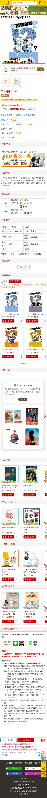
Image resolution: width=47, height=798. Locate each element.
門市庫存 (5, 755)
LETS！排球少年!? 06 (34, 349)
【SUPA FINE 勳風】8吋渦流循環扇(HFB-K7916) (10, 614)
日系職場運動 (29, 115)
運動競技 (4, 120)
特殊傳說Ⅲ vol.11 (30, 485)
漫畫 (18, 115)
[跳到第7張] (43, 165)
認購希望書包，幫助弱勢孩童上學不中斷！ (19, 100)
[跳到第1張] (34, 165)
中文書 (9, 115)
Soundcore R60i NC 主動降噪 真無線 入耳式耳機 (32, 572)
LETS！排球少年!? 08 (34, 314)
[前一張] (2, 158)
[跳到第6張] (41, 165)
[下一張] (44, 158)
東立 (11, 133)
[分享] (43, 768)
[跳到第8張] (44, 165)
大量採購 (40, 755)
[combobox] (23, 3)
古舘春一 (20, 124)
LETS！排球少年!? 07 (10, 349)
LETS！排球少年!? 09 (10, 314)
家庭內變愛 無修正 (8, 527)
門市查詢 (18, 763)
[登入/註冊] (40, 2)
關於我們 (10, 763)
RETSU (10, 124)
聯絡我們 (23, 778)
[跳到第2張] (35, 165)
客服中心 (37, 763)
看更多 (40, 69)
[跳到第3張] (37, 165)
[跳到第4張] (38, 165)
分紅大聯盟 (28, 763)
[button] (2, 2)
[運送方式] (43, 774)
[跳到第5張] (40, 165)
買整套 (5, 95)
